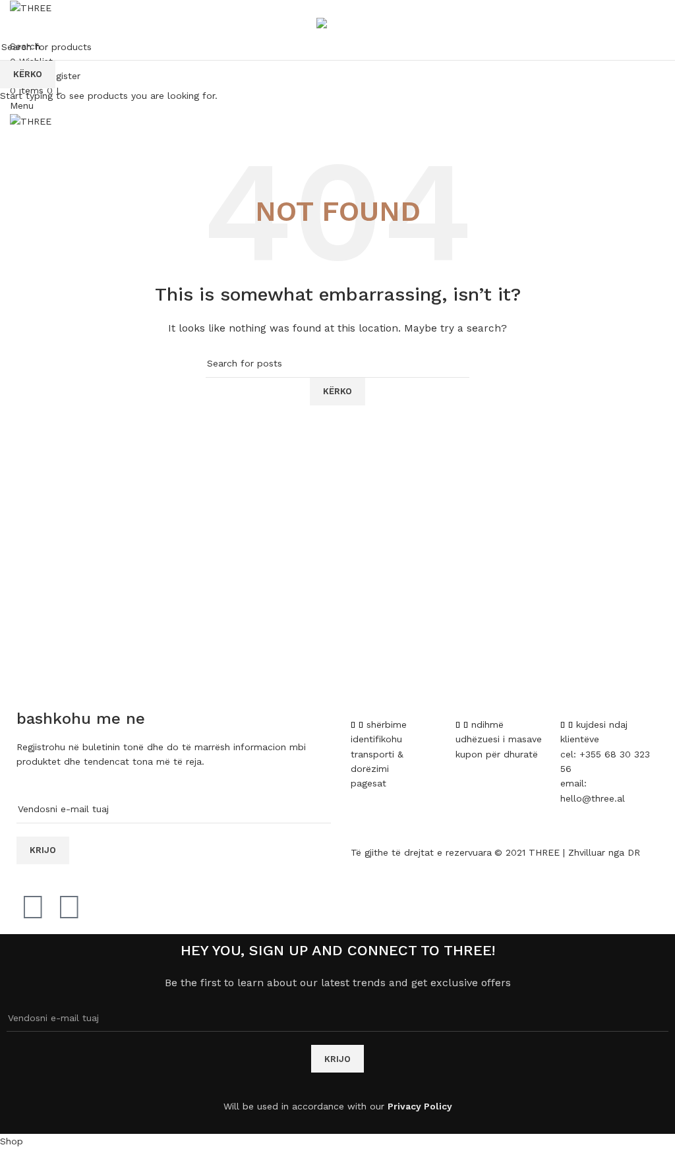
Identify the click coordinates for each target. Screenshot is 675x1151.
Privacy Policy (420, 1106)
